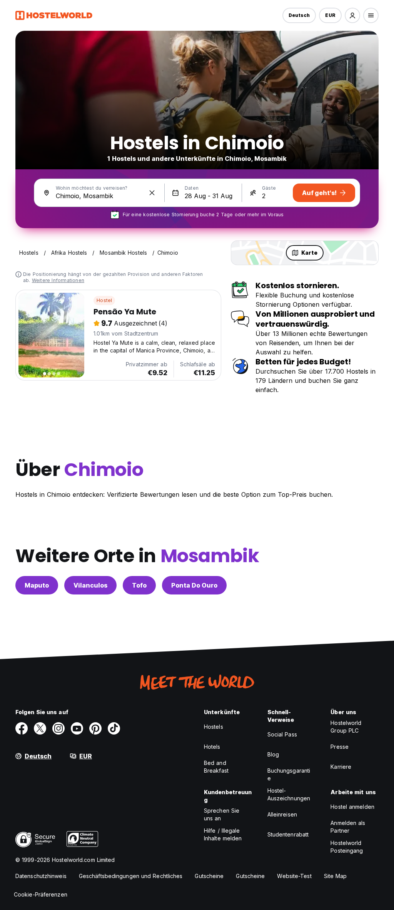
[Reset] (152, 193)
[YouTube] (77, 728)
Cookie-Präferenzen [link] (40, 894)
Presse (340, 746)
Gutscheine (209, 876)
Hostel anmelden (352, 806)
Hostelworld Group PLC (346, 727)
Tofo (139, 585)
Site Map (335, 876)
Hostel (104, 300)
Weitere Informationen (58, 280)
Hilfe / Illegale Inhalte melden (223, 834)
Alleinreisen (282, 814)
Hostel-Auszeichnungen (288, 794)
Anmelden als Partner (348, 827)
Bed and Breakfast (216, 767)
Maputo (37, 585)
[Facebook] (21, 728)
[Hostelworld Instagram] (58, 728)
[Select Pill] (352, 15)
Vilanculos (90, 585)
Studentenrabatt (288, 834)
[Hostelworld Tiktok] (114, 728)
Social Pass (282, 734)
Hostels (213, 726)
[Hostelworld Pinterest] (95, 728)
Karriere (341, 766)
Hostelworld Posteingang (347, 847)
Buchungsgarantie (289, 774)
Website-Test (294, 876)
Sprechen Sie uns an (221, 814)
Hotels (212, 746)
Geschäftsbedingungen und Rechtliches (131, 876)
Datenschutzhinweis (41, 876)
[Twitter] (40, 728)
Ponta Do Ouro (194, 585)
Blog (273, 754)
